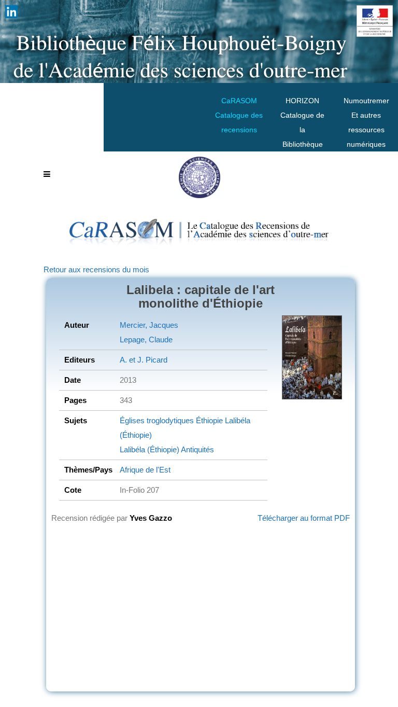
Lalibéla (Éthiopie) (149, 449)
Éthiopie (208, 420)
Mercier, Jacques (149, 325)
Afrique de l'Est (145, 469)
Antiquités (196, 449)
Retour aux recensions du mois (96, 269)
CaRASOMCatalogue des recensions (239, 115)
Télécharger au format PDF (304, 518)
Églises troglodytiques (157, 420)
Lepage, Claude (146, 339)
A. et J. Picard (143, 359)
